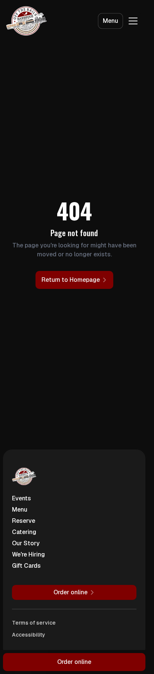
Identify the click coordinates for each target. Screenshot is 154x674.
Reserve (23, 521)
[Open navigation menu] (133, 20)
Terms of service (34, 622)
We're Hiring (28, 554)
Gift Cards (26, 566)
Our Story (26, 543)
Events (21, 498)
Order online (74, 662)
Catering (24, 532)
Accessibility (28, 634)
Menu (110, 21)
